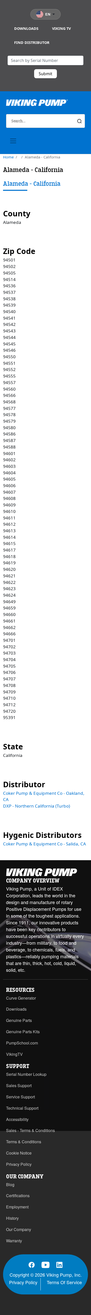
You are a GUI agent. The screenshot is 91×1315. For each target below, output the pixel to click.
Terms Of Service (64, 1282)
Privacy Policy (19, 1164)
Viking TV (61, 28)
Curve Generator (21, 998)
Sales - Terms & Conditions (30, 1130)
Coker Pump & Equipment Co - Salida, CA (44, 844)
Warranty (14, 1241)
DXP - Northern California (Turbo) (36, 806)
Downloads (26, 28)
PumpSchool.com (22, 1043)
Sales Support (19, 1085)
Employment (17, 1207)
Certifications (18, 1195)
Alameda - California (31, 184)
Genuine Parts (19, 1020)
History (12, 1218)
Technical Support (22, 1108)
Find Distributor (32, 42)
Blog (10, 1184)
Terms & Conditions (23, 1142)
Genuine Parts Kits (23, 1031)
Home (8, 156)
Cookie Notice (19, 1153)
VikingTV (14, 1054)
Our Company (18, 1229)
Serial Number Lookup (26, 1074)
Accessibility (17, 1119)
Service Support (20, 1097)
